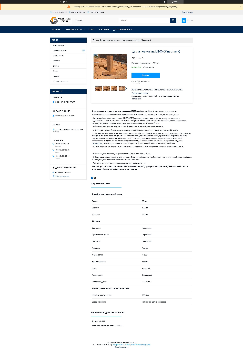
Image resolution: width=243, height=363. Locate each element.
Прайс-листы (58, 56)
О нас (91, 30)
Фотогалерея (58, 45)
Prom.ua (133, 342)
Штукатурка (97, 143)
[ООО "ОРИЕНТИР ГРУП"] (61, 23)
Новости (56, 61)
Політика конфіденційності (140, 345)
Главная (56, 30)
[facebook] (92, 178)
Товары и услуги (73, 30)
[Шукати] (173, 20)
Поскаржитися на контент (121, 345)
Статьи (56, 66)
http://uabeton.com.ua (63, 172)
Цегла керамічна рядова (110, 40)
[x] (95, 178)
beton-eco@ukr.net (62, 176)
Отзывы (56, 76)
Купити (145, 75)
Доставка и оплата (122, 30)
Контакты (104, 30)
